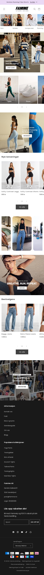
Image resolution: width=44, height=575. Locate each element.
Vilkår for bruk (30, 564)
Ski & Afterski (8, 457)
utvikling (17, 561)
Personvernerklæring (17, 564)
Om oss (7, 430)
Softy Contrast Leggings (11, 192)
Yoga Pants (8, 448)
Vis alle (22, 207)
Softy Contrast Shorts (29, 192)
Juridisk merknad (31, 567)
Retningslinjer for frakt (16, 567)
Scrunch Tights (9, 462)
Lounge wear (29, 28)
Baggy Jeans (7, 334)
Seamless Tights (10, 476)
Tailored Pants (9, 467)
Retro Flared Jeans (28, 334)
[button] (4, 9)
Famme (12, 561)
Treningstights (9, 471)
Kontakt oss (8, 412)
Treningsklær (8, 453)
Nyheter (15, 28)
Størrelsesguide (9, 426)
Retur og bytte (9, 421)
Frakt (6, 416)
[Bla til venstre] (17, 107)
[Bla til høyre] (26, 107)
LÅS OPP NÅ (35, 522)
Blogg (6, 435)
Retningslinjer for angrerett (31, 561)
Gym (2, 28)
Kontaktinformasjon (23, 570)
